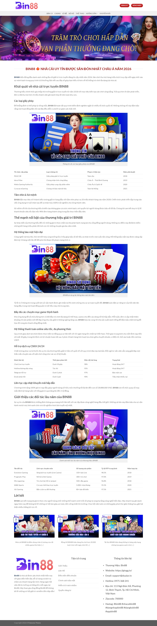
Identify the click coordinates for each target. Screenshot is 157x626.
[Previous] (13, 534)
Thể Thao (80, 13)
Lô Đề (64, 13)
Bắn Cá (50, 13)
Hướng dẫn (91, 13)
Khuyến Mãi (105, 13)
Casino (57, 13)
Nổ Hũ (71, 13)
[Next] (143, 534)
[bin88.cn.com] (26, 5)
